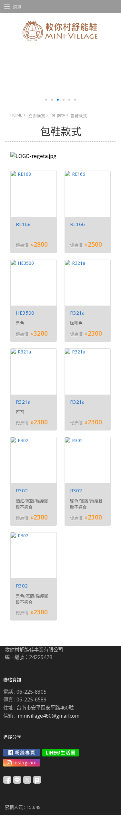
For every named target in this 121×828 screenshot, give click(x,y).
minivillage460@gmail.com (48, 715)
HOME (16, 115)
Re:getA (57, 115)
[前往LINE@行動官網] (60, 752)
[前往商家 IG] (21, 762)
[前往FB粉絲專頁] (21, 752)
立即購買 (36, 115)
